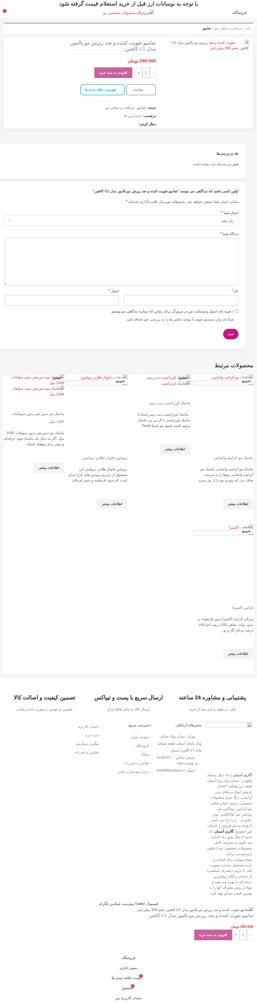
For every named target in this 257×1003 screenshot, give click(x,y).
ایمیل (113, 291)
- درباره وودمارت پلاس (134, 771)
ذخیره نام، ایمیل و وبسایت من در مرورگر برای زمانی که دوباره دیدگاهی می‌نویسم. (172, 311)
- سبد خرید (93, 735)
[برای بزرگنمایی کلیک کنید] (240, 43)
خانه (248, 28)
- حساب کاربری (89, 726)
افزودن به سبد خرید (113, 72)
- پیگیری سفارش (88, 744)
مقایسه (138, 90)
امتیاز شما (229, 212)
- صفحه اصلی (141, 737)
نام (235, 291)
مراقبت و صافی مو (228, 28)
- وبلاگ (146, 754)
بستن (246, 377)
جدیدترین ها (133, 116)
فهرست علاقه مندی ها (100, 90)
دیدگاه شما (229, 234)
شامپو (207, 28)
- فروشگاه (143, 746)
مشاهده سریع (247, 515)
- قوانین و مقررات (137, 763)
